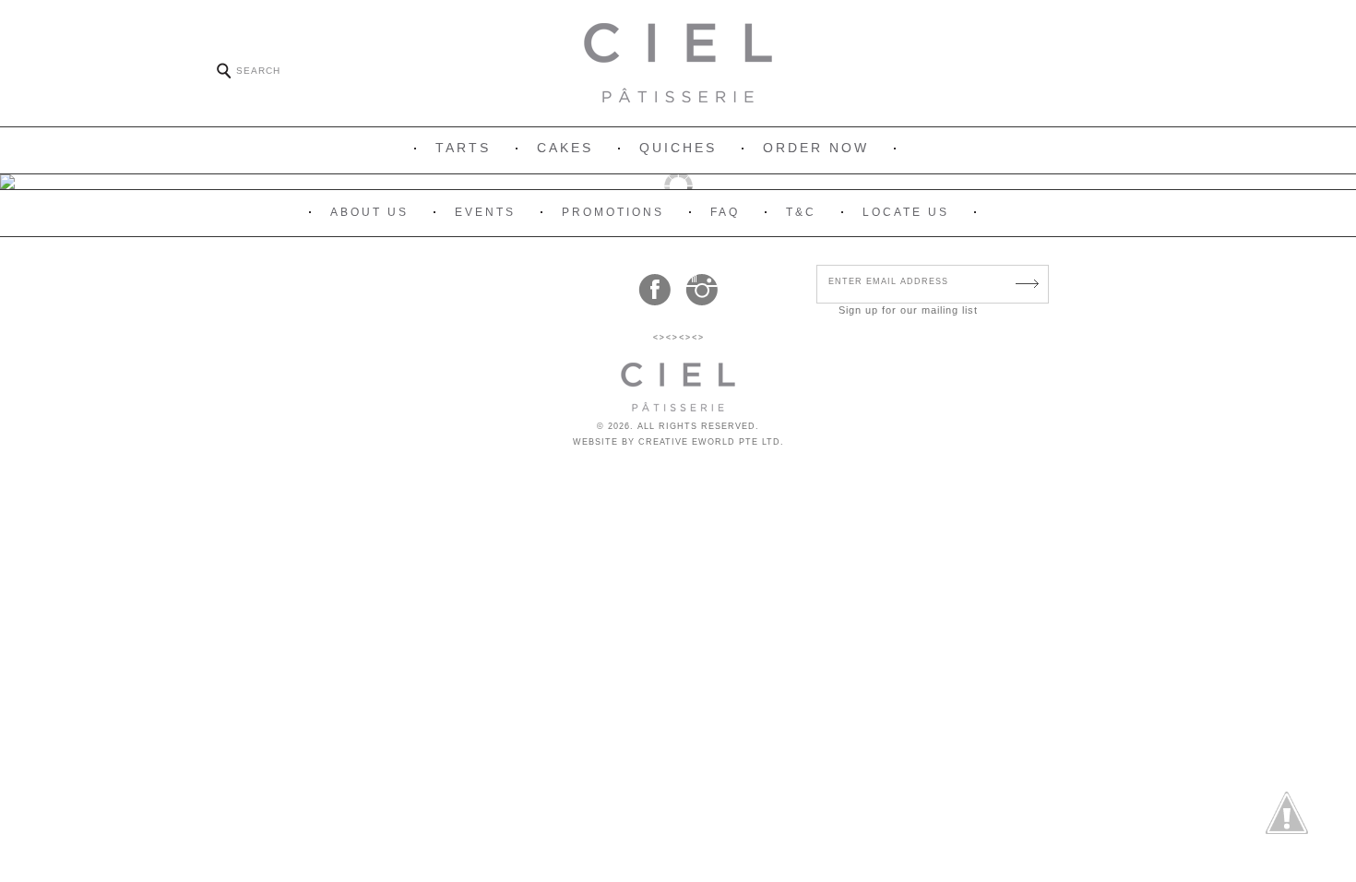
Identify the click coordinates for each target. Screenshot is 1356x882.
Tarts (463, 147)
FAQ (725, 212)
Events (485, 212)
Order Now (816, 147)
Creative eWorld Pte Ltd (709, 442)
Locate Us (905, 212)
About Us (369, 212)
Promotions (613, 212)
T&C (801, 212)
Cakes (565, 147)
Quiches (678, 147)
